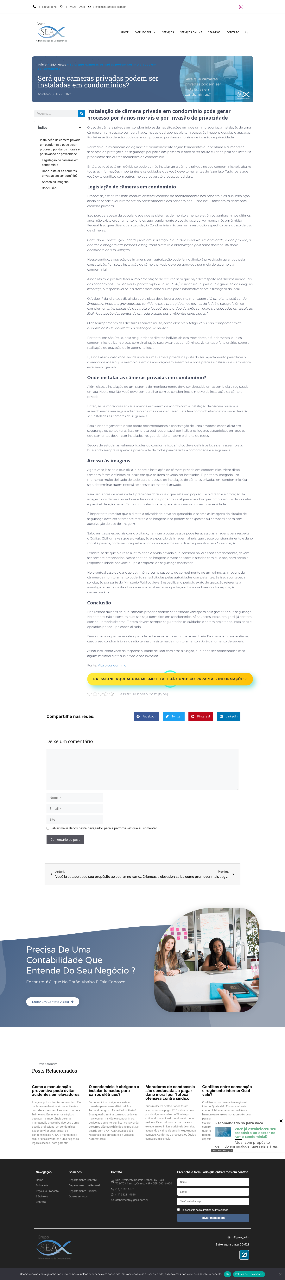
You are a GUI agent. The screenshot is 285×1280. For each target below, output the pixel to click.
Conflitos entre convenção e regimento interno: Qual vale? (227, 1090)
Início (42, 64)
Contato (233, 32)
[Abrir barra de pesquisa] (246, 32)
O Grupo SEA (143, 32)
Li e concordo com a (204, 1209)
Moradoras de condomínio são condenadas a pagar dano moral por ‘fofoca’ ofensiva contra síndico (170, 1092)
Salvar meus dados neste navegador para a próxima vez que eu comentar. (104, 828)
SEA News (214, 32)
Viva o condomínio (112, 665)
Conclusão (49, 188)
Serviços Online (191, 32)
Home (125, 32)
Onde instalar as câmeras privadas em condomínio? (59, 173)
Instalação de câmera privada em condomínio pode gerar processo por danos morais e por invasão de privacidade (60, 147)
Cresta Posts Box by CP (222, 1150)
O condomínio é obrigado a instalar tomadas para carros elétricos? (114, 1090)
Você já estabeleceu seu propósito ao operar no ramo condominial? (255, 1132)
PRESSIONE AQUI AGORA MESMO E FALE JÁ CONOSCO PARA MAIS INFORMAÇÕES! (170, 679)
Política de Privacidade (249, 1274)
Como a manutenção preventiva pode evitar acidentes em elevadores (55, 1090)
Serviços (168, 32)
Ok (227, 1274)
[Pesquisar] (81, 113)
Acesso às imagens (55, 182)
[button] (80, 127)
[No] (280, 1274)
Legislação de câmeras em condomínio (60, 162)
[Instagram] (241, 7)
